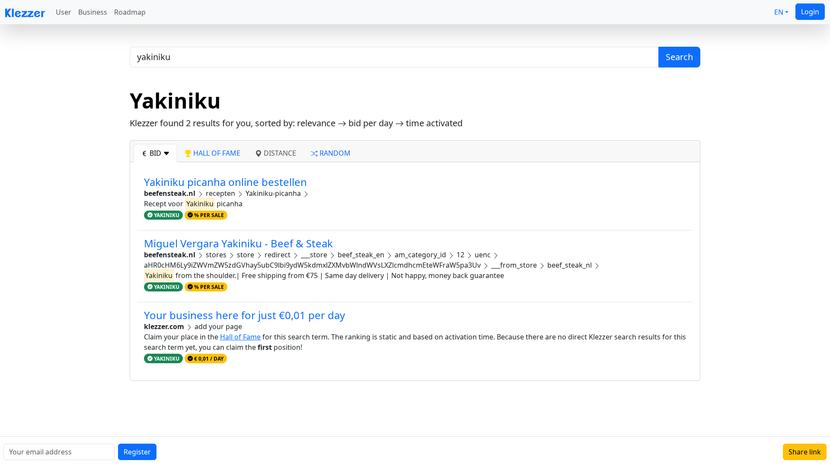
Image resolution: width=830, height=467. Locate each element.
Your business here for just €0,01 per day (244, 315)
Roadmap (130, 12)
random (334, 153)
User (63, 12)
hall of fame (216, 153)
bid (155, 153)
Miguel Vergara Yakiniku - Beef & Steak (238, 243)
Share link (804, 452)
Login (810, 11)
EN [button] (778, 12)
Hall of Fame (240, 337)
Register (137, 452)
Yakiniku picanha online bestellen (225, 182)
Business (92, 12)
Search (679, 57)
